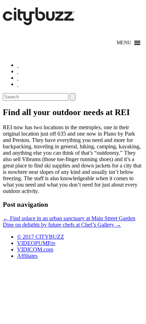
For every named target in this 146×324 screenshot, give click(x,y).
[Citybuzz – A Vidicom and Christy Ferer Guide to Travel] (39, 21)
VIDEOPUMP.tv (36, 243)
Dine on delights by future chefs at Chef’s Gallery (62, 225)
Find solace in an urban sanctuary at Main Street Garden (69, 218)
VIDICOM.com (35, 249)
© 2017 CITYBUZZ (40, 237)
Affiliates (27, 256)
